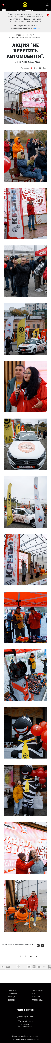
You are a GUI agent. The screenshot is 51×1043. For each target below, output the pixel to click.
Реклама (36, 997)
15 (31, 68)
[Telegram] (46, 945)
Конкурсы (12, 994)
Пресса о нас (38, 1000)
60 (40, 68)
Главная (20, 35)
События (12, 990)
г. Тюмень (27, 1025)
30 (35, 68)
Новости (11, 1000)
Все (44, 68)
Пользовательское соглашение (25, 1039)
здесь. (37, 28)
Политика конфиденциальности (25, 1036)
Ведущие (12, 997)
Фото (29, 35)
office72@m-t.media (26, 1017)
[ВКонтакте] (38, 945)
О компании (37, 990)
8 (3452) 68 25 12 (26, 1021)
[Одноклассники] (42, 945)
